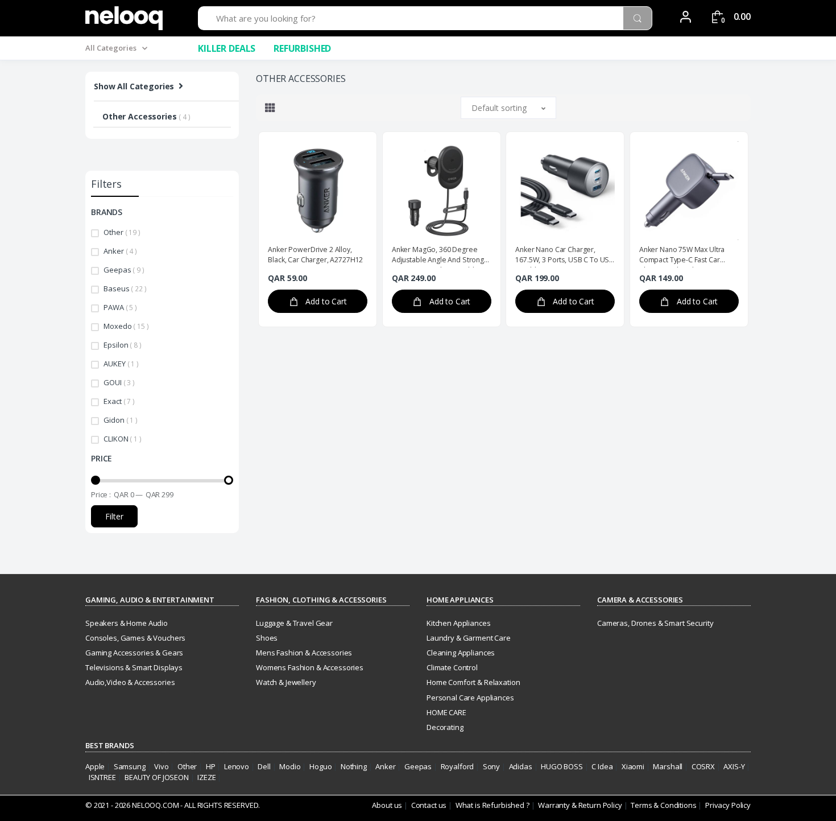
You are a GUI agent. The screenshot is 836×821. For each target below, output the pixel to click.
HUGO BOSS (562, 766)
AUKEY (121, 363)
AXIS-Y (733, 766)
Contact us (429, 805)
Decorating (445, 727)
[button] (508, 108)
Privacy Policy (728, 805)
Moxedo (126, 326)
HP (211, 766)
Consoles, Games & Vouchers (135, 638)
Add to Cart (325, 301)
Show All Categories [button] (134, 86)
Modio (289, 766)
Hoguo (320, 766)
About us (387, 805)
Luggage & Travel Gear (294, 623)
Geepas (124, 270)
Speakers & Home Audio (126, 623)
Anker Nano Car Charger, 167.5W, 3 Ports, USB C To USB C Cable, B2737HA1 (564, 256)
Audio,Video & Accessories (130, 682)
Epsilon (122, 345)
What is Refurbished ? (492, 805)
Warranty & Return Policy (580, 805)
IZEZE (206, 777)
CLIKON (122, 439)
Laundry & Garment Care (469, 638)
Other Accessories (146, 116)
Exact (119, 401)
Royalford (457, 766)
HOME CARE (446, 712)
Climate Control (452, 667)
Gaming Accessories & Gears (134, 652)
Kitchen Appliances (458, 623)
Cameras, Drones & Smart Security (655, 623)
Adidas (520, 766)
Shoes (267, 638)
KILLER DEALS (226, 48)
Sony (491, 766)
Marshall (667, 766)
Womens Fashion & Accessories (309, 667)
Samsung (130, 766)
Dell (264, 766)
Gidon (120, 420)
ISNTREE (102, 777)
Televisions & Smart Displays (134, 667)
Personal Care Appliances (470, 697)
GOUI (119, 382)
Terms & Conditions (662, 805)
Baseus (125, 288)
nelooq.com (155, 805)
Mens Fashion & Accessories (304, 652)
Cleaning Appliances (461, 652)
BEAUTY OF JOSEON (157, 777)
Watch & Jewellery (286, 682)
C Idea (601, 766)
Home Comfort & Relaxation (473, 682)
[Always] (124, 18)
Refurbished (302, 48)
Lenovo (236, 766)
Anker (120, 251)
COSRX (703, 766)
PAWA (120, 307)
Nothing (354, 766)
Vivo (161, 766)
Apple (95, 766)
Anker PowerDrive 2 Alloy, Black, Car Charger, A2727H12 (315, 255)
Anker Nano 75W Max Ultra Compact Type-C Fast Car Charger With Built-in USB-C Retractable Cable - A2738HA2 (687, 256)
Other (122, 232)
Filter (114, 516)
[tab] (270, 107)
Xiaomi (633, 766)
